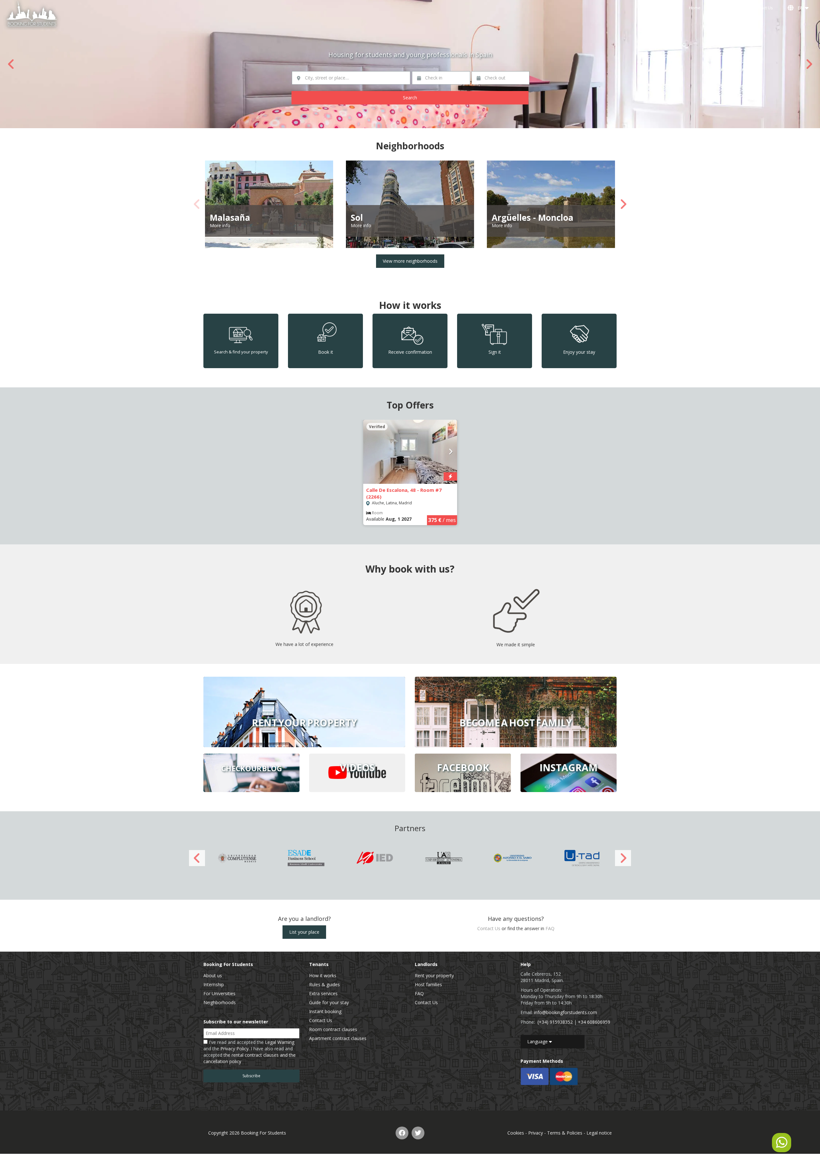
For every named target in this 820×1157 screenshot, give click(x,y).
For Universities (219, 993)
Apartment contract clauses (337, 1038)
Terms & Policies (564, 1133)
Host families (428, 984)
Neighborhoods (219, 1002)
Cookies (515, 1133)
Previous (11, 64)
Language (538, 1041)
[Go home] (32, 15)
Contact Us (762, 8)
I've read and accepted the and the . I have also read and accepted (249, 1051)
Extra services (323, 993)
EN (800, 8)
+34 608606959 (594, 1022)
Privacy (535, 1133)
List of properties (726, 8)
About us (212, 975)
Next (809, 64)
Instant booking (325, 1011)
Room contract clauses (333, 1029)
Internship (213, 984)
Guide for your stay (329, 1002)
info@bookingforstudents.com (565, 1012)
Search (410, 98)
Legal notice (599, 1133)
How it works (322, 975)
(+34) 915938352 (555, 1022)
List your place (304, 932)
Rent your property (434, 975)
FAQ (549, 928)
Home (695, 8)
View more (304, 712)
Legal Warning (279, 1042)
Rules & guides (324, 984)
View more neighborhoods (410, 261)
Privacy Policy (234, 1048)
